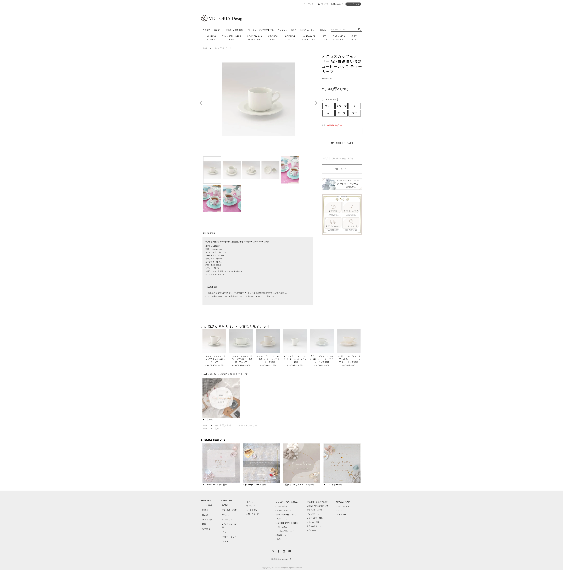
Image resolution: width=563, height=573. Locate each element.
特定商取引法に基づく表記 (317, 502)
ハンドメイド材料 (308, 39)
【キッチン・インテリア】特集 (260, 30)
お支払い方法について (285, 510)
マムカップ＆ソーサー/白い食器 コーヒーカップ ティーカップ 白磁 (268, 359)
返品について (282, 519)
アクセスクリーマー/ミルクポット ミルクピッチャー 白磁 (295, 359)
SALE (293, 30)
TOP (205, 48)
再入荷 (217, 30)
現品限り (206, 529)
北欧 (217, 428)
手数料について (283, 535)
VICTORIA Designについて (317, 506)
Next (317, 103)
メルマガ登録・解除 (315, 518)
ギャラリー (341, 515)
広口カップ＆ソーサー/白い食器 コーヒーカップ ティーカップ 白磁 (321, 359)
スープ (341, 113)
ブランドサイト (343, 507)
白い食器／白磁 (254, 39)
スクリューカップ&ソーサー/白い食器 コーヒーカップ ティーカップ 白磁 (348, 359)
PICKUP (206, 30)
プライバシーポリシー (315, 510)
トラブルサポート (314, 526)
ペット (324, 39)
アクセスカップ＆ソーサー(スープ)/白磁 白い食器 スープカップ (241, 359)
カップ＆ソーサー (225, 48)
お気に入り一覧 (252, 514)
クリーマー (341, 106)
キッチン (273, 39)
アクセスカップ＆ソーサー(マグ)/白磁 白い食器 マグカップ (214, 359)
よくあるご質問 (313, 522)
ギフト (354, 39)
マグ (354, 113)
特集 (204, 524)
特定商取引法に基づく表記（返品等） (339, 158)
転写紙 (231, 39)
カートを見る (251, 510)
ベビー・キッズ (339, 39)
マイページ (250, 506)
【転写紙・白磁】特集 (233, 30)
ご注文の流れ (282, 507)
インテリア (289, 39)
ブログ (339, 510)
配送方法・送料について (286, 515)
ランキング (282, 30)
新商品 (205, 510)
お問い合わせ (312, 530)
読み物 (323, 30)
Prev (202, 103)
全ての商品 (211, 39)
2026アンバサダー (308, 30)
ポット (328, 106)
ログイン (249, 502)
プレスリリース (313, 514)
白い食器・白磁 (229, 510)
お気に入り (343, 169)
